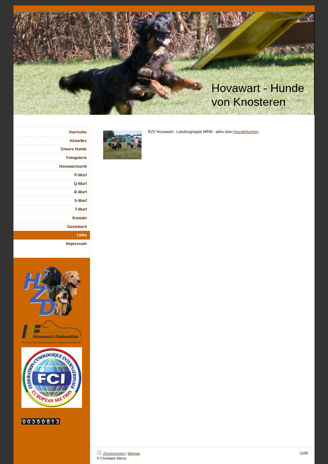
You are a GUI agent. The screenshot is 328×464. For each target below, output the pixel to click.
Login (304, 452)
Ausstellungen (246, 132)
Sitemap (133, 453)
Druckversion (114, 453)
